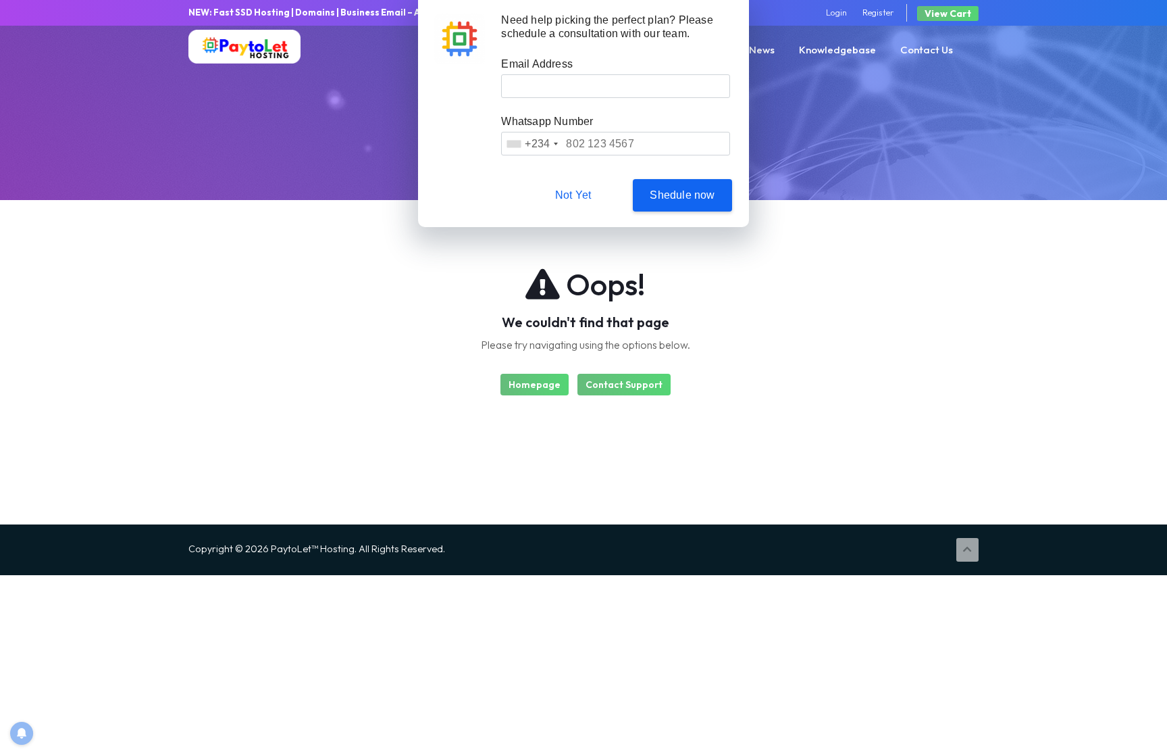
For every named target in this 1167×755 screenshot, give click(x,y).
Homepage (535, 385)
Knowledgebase (837, 49)
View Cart (948, 13)
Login (836, 12)
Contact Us (926, 49)
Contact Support (624, 385)
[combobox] (532, 143)
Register (878, 12)
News (762, 49)
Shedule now (682, 195)
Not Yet (573, 195)
